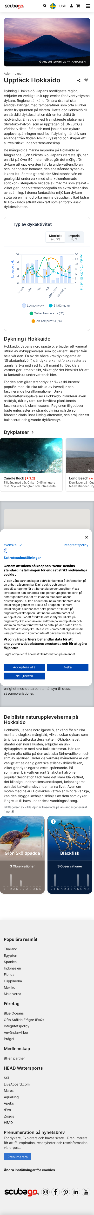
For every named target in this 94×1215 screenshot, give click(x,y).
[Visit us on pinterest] (65, 1192)
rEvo (7, 1110)
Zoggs (9, 1116)
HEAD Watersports (23, 1068)
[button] (13, 545)
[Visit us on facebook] (55, 1192)
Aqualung (11, 1097)
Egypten (10, 955)
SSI (6, 1078)
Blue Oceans (14, 1013)
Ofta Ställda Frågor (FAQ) (24, 1020)
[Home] (14, 6)
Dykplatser (16, 432)
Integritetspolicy (16, 1026)
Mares (8, 1090)
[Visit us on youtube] (86, 1192)
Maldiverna (12, 994)
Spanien (10, 962)
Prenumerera (17, 1157)
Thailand (10, 949)
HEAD (8, 1122)
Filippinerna (13, 981)
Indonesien (12, 968)
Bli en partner (14, 1058)
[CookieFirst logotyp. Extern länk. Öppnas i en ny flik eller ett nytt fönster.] (5, 551)
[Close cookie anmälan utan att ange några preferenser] (86, 537)
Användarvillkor (16, 1032)
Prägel (9, 1039)
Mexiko (9, 987)
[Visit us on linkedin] (76, 1192)
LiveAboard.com (17, 1084)
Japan (19, 73)
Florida (9, 974)
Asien (7, 73)
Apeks (9, 1103)
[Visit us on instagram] (45, 1192)
